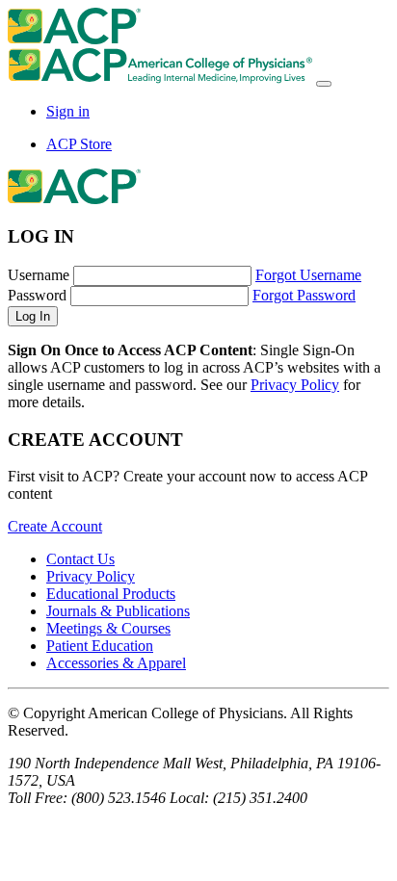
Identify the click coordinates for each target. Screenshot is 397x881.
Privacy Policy (295, 384)
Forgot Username (308, 275)
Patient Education (99, 645)
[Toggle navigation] (323, 84)
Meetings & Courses (108, 628)
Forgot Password (304, 295)
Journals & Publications (118, 611)
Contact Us (80, 559)
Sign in (68, 111)
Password (37, 295)
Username (38, 275)
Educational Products (110, 593)
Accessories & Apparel (116, 663)
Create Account (55, 526)
